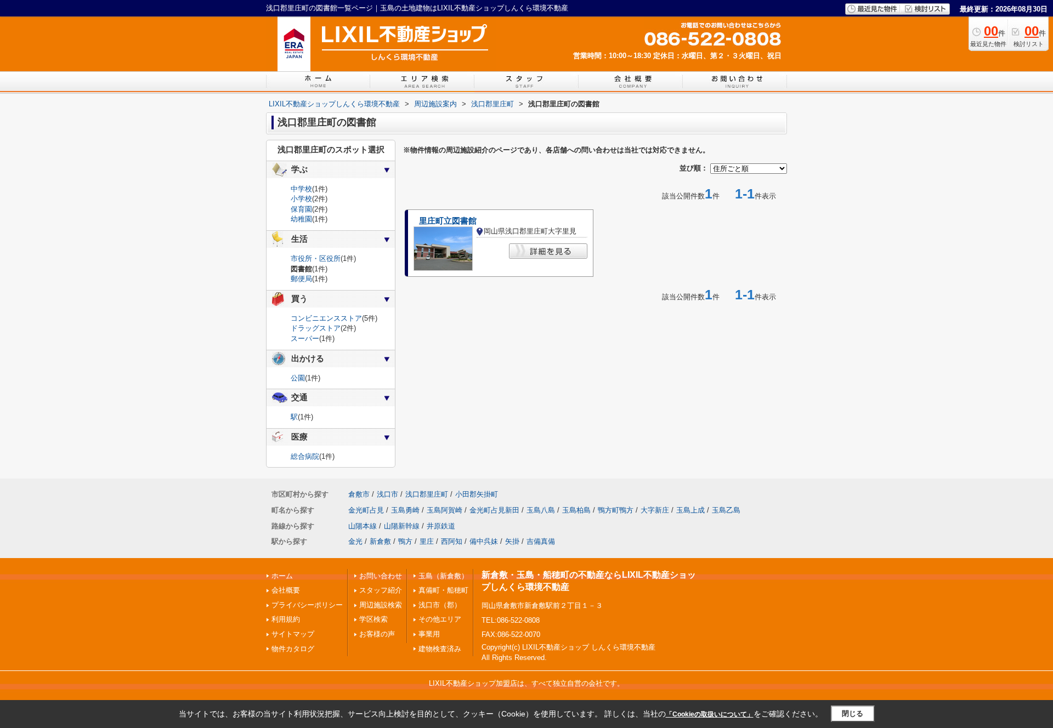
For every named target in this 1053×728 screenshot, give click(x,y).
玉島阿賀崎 (444, 510)
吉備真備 (540, 541)
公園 (298, 378)
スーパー (305, 338)
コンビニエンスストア (326, 318)
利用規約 (285, 619)
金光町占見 (366, 510)
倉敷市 (359, 494)
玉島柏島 (576, 510)
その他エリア (439, 619)
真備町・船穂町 (443, 590)
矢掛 (512, 541)
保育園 (301, 209)
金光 (355, 541)
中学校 (301, 189)
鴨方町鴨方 (615, 510)
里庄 (427, 541)
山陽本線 (362, 526)
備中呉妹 (483, 541)
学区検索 (373, 619)
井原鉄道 (441, 526)
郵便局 (301, 279)
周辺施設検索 (380, 605)
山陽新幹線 (402, 526)
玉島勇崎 (405, 510)
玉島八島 (540, 510)
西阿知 (451, 541)
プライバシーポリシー (307, 605)
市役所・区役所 (316, 258)
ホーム (282, 576)
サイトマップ (292, 634)
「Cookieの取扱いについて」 (710, 714)
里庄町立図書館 (448, 221)
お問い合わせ (380, 576)
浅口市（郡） (439, 605)
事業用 (429, 634)
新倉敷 (380, 541)
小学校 (301, 199)
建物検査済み (439, 649)
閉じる (852, 713)
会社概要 (285, 590)
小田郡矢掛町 (476, 494)
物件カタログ (292, 649)
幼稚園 (301, 219)
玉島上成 (690, 510)
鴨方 (405, 541)
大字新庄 (655, 510)
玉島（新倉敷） (443, 576)
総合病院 (305, 456)
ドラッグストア (316, 328)
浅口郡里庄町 (426, 494)
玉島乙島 (726, 510)
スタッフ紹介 (380, 590)
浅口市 (387, 494)
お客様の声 (377, 634)
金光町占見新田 (494, 510)
